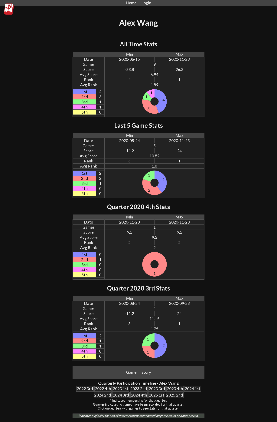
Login (146, 2)
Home (131, 2)
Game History (138, 372)
